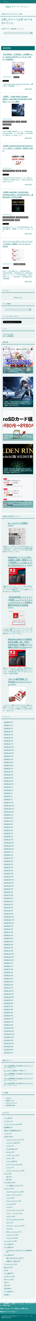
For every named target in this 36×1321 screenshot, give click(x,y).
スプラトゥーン (11, 1155)
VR (5, 1282)
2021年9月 (7, 889)
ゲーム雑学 (7, 1247)
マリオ (8, 1146)
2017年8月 (7, 1040)
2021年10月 (7, 886)
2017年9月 (7, 1037)
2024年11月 (7, 787)
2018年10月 (7, 997)
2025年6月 (7, 765)
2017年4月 (7, 1052)
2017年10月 (7, 1034)
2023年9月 (7, 815)
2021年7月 (7, 895)
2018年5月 (7, 1012)
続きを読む (29, 89)
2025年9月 (7, 756)
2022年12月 (7, 842)
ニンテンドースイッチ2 (8, 121)
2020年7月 (7, 932)
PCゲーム (7, 1279)
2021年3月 (7, 907)
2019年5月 (7, 975)
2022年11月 (7, 846)
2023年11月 (7, 808)
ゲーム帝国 (7, 1291)
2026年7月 (7, 725)
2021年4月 (7, 904)
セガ (7, 1229)
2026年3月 (7, 737)
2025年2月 (7, 778)
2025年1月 (7, 781)
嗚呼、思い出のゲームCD (14, 1258)
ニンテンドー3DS (11, 1143)
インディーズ (10, 1238)
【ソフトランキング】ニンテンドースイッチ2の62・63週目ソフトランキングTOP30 (18, 243)
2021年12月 (7, 879)
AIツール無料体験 (8, 336)
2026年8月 (7, 722)
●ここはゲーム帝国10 (18, 523)
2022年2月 (7, 873)
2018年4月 (7, 1015)
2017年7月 (7, 1043)
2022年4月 (7, 867)
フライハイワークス (12, 1201)
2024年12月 (7, 784)
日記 (5, 1285)
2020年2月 (7, 947)
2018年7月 (7, 1006)
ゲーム (17, 121)
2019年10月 (7, 960)
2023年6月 (7, 824)
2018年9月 (7, 1000)
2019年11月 (7, 957)
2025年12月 (7, 747)
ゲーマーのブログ (8, 334)
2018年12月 (7, 991)
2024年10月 (7, 790)
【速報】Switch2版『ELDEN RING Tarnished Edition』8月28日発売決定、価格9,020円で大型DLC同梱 (18, 194)
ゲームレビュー (8, 1264)
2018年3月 (7, 1018)
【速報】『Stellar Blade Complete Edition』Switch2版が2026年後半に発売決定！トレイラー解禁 (17, 99)
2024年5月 (7, 796)
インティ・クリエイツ (13, 1213)
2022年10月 (7, 849)
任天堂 (24, 170)
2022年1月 (7, 876)
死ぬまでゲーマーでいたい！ (18, 7)
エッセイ (6, 1133)
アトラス (9, 1198)
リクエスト (7, 1121)
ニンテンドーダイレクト (13, 1170)
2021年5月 (7, 901)
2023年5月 (7, 827)
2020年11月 (7, 920)
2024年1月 (7, 802)
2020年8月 (7, 929)
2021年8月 (7, 892)
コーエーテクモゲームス (13, 1219)
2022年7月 (7, 858)
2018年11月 (7, 994)
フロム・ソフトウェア (8, 220)
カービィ (9, 1158)
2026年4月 (7, 734)
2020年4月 (7, 941)
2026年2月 (7, 741)
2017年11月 (7, 1031)
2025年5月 (7, 768)
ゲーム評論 (7, 1244)
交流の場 (6, 1288)
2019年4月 (7, 978)
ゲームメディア (6, 124)
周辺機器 (18, 170)
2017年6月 (7, 1046)
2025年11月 (7, 750)
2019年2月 (7, 984)
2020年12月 (7, 917)
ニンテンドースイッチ (13, 1139)
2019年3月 (7, 981)
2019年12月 (7, 954)
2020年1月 (7, 951)
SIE (7, 1179)
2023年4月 (7, 830)
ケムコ (8, 1207)
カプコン (9, 1216)
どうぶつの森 (10, 1161)
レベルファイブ (11, 1235)
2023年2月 (7, 836)
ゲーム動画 (7, 1273)
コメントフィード (11, 1103)
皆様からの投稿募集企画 (11, 1130)
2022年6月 (7, 861)
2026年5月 (7, 731)
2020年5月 (7, 938)
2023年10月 (7, 812)
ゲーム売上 (7, 1182)
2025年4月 (7, 771)
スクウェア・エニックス (13, 1225)
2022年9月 (7, 852)
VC (5, 1270)
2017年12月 (7, 1028)
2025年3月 (7, 774)
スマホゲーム (8, 1276)
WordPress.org (10, 1105)
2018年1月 (7, 1025)
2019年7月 (7, 969)
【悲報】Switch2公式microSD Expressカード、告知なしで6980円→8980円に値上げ (18, 148)
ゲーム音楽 (7, 1255)
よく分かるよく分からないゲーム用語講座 (19, 1250)
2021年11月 (7, 883)
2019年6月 (7, 972)
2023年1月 (7, 839)
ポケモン (9, 1152)
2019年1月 (7, 988)
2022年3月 (7, 870)
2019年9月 (7, 963)
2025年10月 (7, 753)
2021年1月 (7, 913)
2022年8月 (7, 855)
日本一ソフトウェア (12, 1232)
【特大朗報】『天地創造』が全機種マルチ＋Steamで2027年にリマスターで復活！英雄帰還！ (18, 56)
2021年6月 (7, 898)
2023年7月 (7, 821)
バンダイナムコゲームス (21, 217)
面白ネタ (6, 1267)
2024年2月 (7, 799)
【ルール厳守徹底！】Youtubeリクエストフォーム (20, 681)
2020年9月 (7, 926)
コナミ (8, 1222)
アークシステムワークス (13, 1210)
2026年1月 (7, 744)
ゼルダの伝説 (10, 1149)
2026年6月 (7, 728)
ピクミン (9, 1167)
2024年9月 (7, 793)
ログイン (9, 1098)
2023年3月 (7, 833)
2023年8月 (7, 818)
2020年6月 (7, 935)
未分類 (6, 1294)
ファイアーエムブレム (13, 1164)
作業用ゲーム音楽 (11, 1261)
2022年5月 (7, 864)
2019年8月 (7, 966)
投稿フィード (10, 1100)
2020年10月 (7, 923)
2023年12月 (7, 805)
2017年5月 (7, 1049)
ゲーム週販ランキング (19, 264)
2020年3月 (7, 944)
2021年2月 (7, 910)
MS (7, 1176)
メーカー (16, 77)
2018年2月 (7, 1022)
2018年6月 (7, 1009)
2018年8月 (7, 1003)
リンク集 (6, 1118)
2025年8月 (7, 759)
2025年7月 (7, 762)
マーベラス (9, 1204)
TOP (13, 14)
